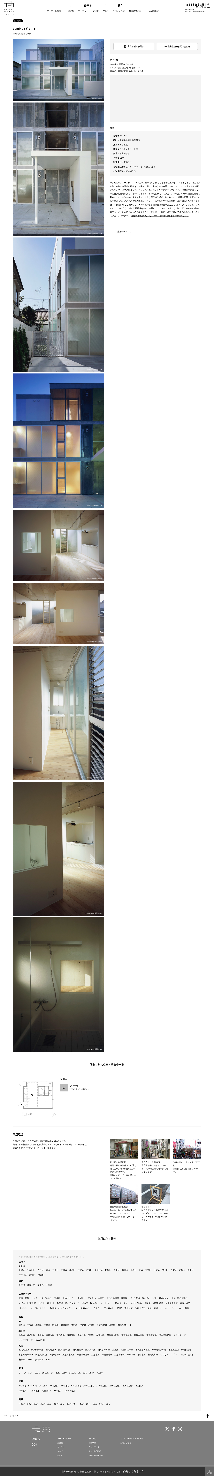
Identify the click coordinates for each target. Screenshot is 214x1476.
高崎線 (112, 1325)
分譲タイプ (140, 1308)
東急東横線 (174, 1349)
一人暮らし (96, 1308)
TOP (5, 1416)
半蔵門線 (81, 1335)
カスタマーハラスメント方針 (131, 1439)
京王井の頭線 (127, 1349)
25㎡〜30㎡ (45, 1404)
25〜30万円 (128, 1386)
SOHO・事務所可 (124, 1308)
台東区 (174, 1270)
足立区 (157, 1270)
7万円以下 (35, 1391)
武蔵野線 (65, 1325)
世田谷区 (99, 1270)
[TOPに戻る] (207, 1416)
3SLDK (100, 1373)
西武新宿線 (78, 1349)
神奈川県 (31, 1285)
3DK (85, 1373)
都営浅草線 (126, 1335)
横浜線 (74, 1325)
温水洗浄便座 (171, 1303)
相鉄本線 (141, 1354)
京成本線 (131, 1354)
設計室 (71, 11)
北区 (141, 1270)
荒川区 (165, 1270)
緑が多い (146, 1298)
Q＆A (105, 11)
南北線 (91, 1335)
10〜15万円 (88, 1386)
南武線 (47, 1325)
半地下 (85, 1303)
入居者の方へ (154, 11)
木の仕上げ (68, 1298)
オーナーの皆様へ (55, 11)
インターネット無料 (180, 1308)
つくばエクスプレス (169, 1354)
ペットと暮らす (82, 1308)
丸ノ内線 (31, 1335)
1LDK (37, 1373)
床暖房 (147, 1303)
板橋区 (125, 1270)
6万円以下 (23, 1391)
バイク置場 (135, 1298)
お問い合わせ (119, 11)
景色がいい (164, 1298)
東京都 (22, 1285)
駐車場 (124, 1298)
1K (25, 1373)
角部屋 (60, 1303)
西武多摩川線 (104, 1349)
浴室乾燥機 (158, 1303)
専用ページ (188, 11)
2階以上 (50, 1303)
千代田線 (60, 1335)
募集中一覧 (122, 231)
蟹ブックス (147, 1207)
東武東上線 (24, 1349)
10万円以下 (70, 1391)
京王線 (115, 1349)
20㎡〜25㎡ (32, 1404)
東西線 (41, 1335)
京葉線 (91, 1325)
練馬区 (72, 1270)
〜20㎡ (22, 1404)
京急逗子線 (119, 1354)
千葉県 (49, 1285)
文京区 (148, 1270)
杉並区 (89, 1270)
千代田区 (31, 1270)
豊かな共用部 (113, 1298)
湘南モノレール (26, 1359)
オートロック (107, 1303)
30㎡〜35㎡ (59, 1404)
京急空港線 (107, 1354)
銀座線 (22, 1335)
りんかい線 (40, 1340)
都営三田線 (139, 1335)
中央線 (30, 1325)
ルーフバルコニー (39, 1308)
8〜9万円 (65, 1386)
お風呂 (53, 1308)
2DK (58, 1373)
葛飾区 (182, 1270)
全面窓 (101, 1298)
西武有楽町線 (64, 1349)
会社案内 (92, 1439)
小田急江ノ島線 (159, 1349)
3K (79, 1373)
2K (52, 1373)
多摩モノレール (42, 1359)
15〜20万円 (101, 1386)
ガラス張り (80, 1298)
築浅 (27, 1298)
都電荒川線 (153, 1354)
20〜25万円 (114, 1386)
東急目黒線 (186, 1349)
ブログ (96, 11)
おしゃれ (164, 1308)
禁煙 (149, 1308)
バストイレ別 (136, 1303)
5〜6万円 (32, 1386)
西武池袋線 (51, 1349)
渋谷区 (41, 1270)
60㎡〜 (109, 1404)
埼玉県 (41, 1285)
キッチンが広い (65, 1308)
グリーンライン (26, 1340)
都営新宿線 (151, 1335)
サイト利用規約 (95, 1451)
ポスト (19, 21)
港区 (48, 1270)
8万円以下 (46, 1391)
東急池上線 (55, 1354)
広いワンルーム (72, 1303)
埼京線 (55, 1325)
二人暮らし (109, 1308)
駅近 (155, 1298)
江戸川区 (23, 1275)
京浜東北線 (102, 1325)
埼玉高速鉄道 (165, 1335)
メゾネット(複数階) (27, 1303)
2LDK (64, 1373)
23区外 (41, 1275)
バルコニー (24, 1308)
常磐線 (83, 1325)
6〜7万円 (43, 1386)
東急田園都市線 (26, 1354)
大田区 (117, 1270)
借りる (88, 5)
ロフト (42, 1303)
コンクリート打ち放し (41, 1298)
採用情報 (92, 1443)
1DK (30, 1373)
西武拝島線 (90, 1349)
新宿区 (22, 1270)
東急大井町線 (41, 1354)
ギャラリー (83, 11)
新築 (21, 1298)
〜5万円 (22, 1386)
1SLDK (45, 1373)
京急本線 (95, 1354)
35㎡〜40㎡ (72, 1404)
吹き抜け (94, 1303)
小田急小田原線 (142, 1349)
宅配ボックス (121, 1303)
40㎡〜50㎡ (85, 1404)
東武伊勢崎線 (37, 1349)
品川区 (64, 1270)
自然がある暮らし (179, 1298)
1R (20, 1373)
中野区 (81, 1270)
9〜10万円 (76, 1386)
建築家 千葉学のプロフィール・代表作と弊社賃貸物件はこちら (160, 215)
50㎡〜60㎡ (98, 1404)
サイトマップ (94, 1447)
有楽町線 (71, 1335)
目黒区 (108, 1270)
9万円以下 (58, 1391)
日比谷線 (50, 1335)
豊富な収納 (185, 1303)
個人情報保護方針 (96, 1455)
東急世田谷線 (83, 1354)
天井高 (57, 1298)
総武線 (39, 1325)
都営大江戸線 (113, 1335)
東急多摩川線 (68, 1354)
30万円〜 (140, 1386)
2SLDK (72, 1373)
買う (120, 5)
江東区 (32, 1275)
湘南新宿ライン (125, 1325)
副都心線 (100, 1335)
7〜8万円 (54, 1386)
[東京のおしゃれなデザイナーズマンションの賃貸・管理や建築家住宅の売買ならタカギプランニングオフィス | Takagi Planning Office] (9, 8)
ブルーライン (180, 1335)
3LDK (91, 1373)
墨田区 (191, 1270)
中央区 (55, 1270)
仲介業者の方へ (136, 11)
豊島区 (133, 1270)
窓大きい (92, 1298)
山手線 (22, 1325)
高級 (156, 1308)
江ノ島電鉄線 (187, 1354)
